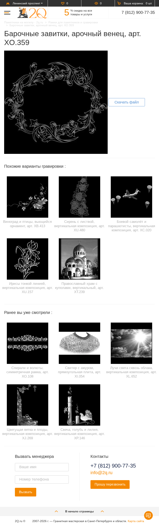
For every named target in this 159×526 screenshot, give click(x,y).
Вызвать (25, 492)
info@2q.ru (101, 472)
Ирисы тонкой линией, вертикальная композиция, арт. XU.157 (27, 288)
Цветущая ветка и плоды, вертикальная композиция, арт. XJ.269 (27, 434)
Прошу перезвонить (110, 484)
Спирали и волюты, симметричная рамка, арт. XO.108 (27, 372)
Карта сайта (136, 521)
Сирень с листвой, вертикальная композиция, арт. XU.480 (79, 226)
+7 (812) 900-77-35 (113, 465)
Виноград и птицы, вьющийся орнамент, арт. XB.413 (27, 224)
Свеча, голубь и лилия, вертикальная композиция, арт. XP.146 (79, 434)
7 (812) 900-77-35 (138, 12)
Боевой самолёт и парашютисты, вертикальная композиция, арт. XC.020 (131, 226)
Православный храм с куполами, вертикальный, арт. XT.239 (79, 288)
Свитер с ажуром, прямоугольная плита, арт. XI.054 (79, 372)
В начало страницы (79, 511)
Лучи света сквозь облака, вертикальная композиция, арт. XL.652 (131, 372)
